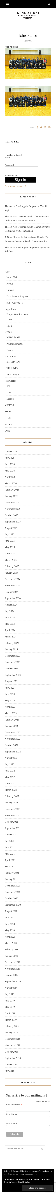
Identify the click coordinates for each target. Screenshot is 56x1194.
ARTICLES (11, 356)
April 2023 (10, 706)
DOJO (8, 417)
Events (10, 350)
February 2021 (12, 872)
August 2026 (11, 451)
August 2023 (11, 681)
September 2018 (13, 1058)
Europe (10, 398)
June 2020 (10, 923)
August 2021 (11, 834)
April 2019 (10, 1013)
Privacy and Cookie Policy (19, 1182)
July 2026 (9, 457)
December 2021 (12, 808)
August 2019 (11, 987)
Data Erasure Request (17, 296)
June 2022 (10, 770)
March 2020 (11, 943)
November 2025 (12, 508)
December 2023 (12, 655)
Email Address (14, 1104)
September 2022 (13, 751)
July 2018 (9, 1070)
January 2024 (11, 649)
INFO (8, 272)
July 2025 (9, 534)
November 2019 (12, 968)
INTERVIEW (13, 361)
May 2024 (10, 623)
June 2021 (10, 847)
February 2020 (12, 949)
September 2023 (13, 674)
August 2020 (11, 911)
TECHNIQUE (14, 368)
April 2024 (10, 630)
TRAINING (13, 374)
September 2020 (13, 904)
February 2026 (12, 489)
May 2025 (10, 547)
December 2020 (12, 885)
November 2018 (12, 1045)
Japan (9, 392)
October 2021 (11, 821)
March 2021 (11, 866)
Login (9, 325)
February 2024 (12, 643)
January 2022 (11, 802)
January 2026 (11, 496)
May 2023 (10, 700)
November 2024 (12, 585)
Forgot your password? (15, 186)
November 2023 (12, 662)
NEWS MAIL (14, 337)
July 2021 (9, 840)
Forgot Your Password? (18, 314)
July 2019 (9, 994)
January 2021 (11, 879)
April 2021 (10, 860)
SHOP (8, 411)
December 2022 (12, 732)
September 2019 (13, 981)
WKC (9, 386)
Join (10, 319)
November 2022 (12, 738)
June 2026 (10, 464)
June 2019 (10, 1000)
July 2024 (9, 611)
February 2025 (12, 566)
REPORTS (10, 380)
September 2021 (13, 828)
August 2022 (11, 757)
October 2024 (11, 591)
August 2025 (11, 528)
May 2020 (10, 930)
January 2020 (11, 955)
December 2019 (12, 962)
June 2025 (10, 540)
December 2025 (12, 502)
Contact (10, 289)
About (10, 283)
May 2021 (10, 853)
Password (9, 165)
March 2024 (11, 636)
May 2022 (10, 777)
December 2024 (12, 579)
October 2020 (11, 898)
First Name (11, 1114)
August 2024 (11, 604)
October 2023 (11, 668)
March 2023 (11, 713)
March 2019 (11, 1019)
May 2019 (10, 1006)
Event (7, 430)
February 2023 (12, 719)
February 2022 (12, 796)
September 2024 (13, 598)
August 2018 (11, 1064)
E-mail (7, 157)
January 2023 (11, 725)
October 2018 (11, 1051)
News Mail (12, 277)
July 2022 (9, 764)
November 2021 (12, 815)
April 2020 (10, 936)
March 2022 (11, 789)
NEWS (8, 332)
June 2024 (10, 617)
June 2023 (10, 693)
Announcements (15, 343)
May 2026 (10, 470)
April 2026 (10, 476)
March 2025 (11, 559)
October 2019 (11, 974)
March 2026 (11, 483)
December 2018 (12, 1038)
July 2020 (9, 917)
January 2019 (11, 1032)
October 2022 (11, 745)
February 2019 (12, 1026)
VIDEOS (9, 405)
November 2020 (12, 892)
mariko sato (12, 141)
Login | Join (10, 309)
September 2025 (13, 521)
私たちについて (15, 302)
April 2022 (10, 783)
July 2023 (9, 687)
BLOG (8, 424)
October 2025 (11, 515)
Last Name (11, 1123)
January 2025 (11, 572)
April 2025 (10, 553)
